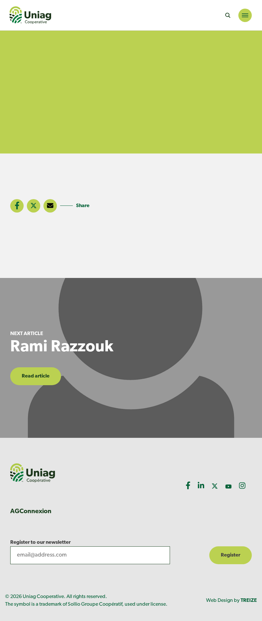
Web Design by (231, 600)
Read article (36, 376)
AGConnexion (30, 511)
